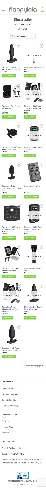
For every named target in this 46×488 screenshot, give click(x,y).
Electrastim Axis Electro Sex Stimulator (11, 107)
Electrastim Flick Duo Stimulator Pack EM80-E (11, 269)
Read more (30, 75)
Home (17, 24)
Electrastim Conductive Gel (33, 269)
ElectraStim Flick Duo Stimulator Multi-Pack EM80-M (32, 108)
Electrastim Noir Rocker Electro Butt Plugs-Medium (33, 309)
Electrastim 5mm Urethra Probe (34, 68)
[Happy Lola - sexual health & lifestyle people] (23, 10)
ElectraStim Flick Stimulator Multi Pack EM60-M (10, 309)
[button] (3, 10)
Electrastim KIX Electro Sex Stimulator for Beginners (11, 229)
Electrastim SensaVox (32, 186)
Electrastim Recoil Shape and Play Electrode (11, 148)
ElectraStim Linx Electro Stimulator (33, 148)
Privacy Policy (8, 427)
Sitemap (5, 432)
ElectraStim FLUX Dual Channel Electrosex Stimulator (33, 229)
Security (5, 421)
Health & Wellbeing (10, 405)
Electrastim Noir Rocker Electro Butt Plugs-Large (11, 349)
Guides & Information (11, 394)
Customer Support (10, 388)
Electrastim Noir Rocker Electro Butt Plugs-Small (11, 68)
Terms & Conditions (10, 400)
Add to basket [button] (9, 75)
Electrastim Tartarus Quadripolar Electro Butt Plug (11, 188)
